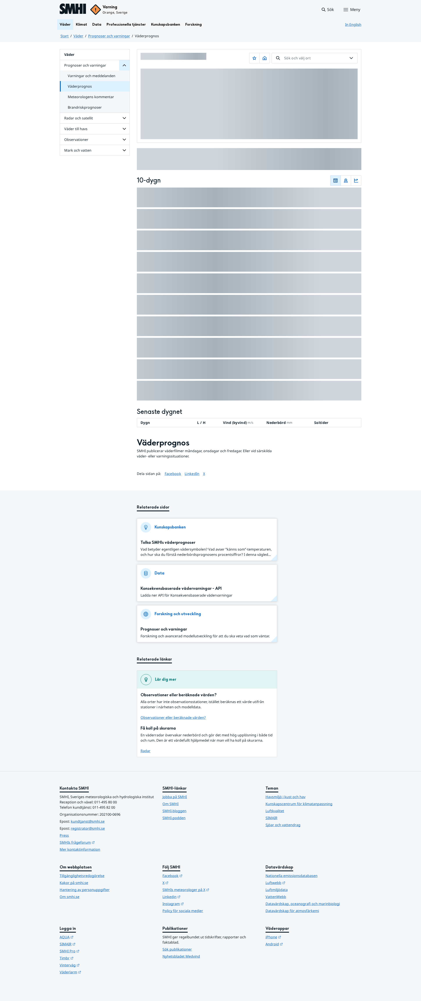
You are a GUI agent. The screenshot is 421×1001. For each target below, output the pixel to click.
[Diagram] (356, 180)
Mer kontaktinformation (80, 849)
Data (96, 24)
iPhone (295, 936)
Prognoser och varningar (109, 36)
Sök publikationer (177, 949)
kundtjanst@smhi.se (88, 821)
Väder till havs (75, 128)
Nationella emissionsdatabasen (292, 875)
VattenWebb (276, 896)
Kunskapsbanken (165, 24)
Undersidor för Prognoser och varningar (124, 65)
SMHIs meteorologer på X (207, 889)
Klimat (81, 24)
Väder (65, 24)
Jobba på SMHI (174, 796)
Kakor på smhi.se (74, 882)
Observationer (76, 139)
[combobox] (314, 58)
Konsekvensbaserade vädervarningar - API (181, 588)
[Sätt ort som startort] (264, 58)
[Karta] (346, 180)
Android (296, 943)
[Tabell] (335, 180)
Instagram (194, 903)
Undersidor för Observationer (124, 139)
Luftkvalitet (275, 810)
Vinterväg (91, 964)
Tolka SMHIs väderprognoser (168, 542)
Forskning (193, 24)
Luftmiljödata (277, 889)
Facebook (173, 473)
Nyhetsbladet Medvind (181, 956)
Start (65, 36)
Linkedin (192, 896)
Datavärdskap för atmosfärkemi (292, 910)
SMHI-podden (174, 817)
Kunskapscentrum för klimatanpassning (299, 803)
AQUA (88, 936)
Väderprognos (80, 86)
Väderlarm (92, 971)
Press (64, 835)
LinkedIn (192, 473)
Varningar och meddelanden (91, 75)
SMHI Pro (91, 950)
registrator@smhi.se (88, 828)
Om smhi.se (69, 896)
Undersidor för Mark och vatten (124, 150)
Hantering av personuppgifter (85, 889)
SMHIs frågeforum (99, 842)
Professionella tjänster (126, 24)
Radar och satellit (78, 118)
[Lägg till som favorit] (254, 58)
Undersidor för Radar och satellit (124, 118)
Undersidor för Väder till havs (124, 129)
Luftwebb (297, 882)
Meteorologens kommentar (91, 96)
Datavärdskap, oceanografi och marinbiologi (303, 903)
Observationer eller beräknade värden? (173, 717)
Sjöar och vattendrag (283, 824)
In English (353, 24)
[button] (327, 9)
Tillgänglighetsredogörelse (82, 875)
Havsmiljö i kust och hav (285, 796)
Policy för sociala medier (182, 910)
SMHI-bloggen (174, 810)
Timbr (88, 957)
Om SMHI (170, 803)
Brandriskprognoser (85, 107)
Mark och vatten (77, 150)
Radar (145, 750)
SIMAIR (271, 817)
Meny (355, 9)
